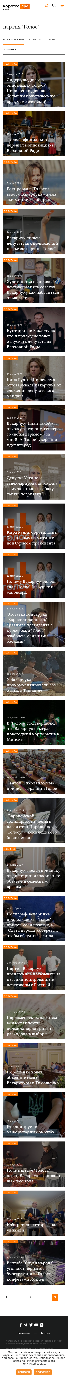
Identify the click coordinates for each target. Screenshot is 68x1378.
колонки (10, 49)
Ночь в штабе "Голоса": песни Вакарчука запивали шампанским (33, 1175)
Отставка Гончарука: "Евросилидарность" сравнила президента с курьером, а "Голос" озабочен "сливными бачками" (30, 628)
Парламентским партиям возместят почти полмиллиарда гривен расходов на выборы (32, 1026)
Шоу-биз (9, 849)
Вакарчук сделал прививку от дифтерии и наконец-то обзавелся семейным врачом (33, 879)
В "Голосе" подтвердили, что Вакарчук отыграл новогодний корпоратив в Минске (33, 731)
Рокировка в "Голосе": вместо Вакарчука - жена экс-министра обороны (31, 194)
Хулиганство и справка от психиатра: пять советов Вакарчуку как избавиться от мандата (33, 290)
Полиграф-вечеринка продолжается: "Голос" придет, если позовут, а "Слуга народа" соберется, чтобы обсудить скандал (32, 925)
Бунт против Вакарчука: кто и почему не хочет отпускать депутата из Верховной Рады (31, 339)
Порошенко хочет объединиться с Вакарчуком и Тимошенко (33, 1077)
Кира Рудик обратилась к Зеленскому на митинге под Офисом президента (32, 538)
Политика (10, 63)
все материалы (13, 39)
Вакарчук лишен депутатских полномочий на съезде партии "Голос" (32, 243)
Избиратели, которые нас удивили (32, 1227)
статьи (50, 39)
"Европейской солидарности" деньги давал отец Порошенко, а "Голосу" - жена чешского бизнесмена (32, 827)
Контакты (24, 1333)
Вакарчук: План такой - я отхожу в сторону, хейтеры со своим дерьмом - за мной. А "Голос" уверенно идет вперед (34, 434)
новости (35, 39)
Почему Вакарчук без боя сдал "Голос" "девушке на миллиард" (32, 587)
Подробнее (43, 1372)
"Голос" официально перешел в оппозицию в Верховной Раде (30, 145)
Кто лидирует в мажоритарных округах (31, 1129)
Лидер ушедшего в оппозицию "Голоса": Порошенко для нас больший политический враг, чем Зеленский (31, 91)
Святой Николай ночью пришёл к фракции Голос (32, 786)
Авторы (45, 1333)
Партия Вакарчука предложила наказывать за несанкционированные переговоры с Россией (33, 977)
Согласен (24, 1372)
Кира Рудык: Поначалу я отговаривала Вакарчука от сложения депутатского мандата (34, 388)
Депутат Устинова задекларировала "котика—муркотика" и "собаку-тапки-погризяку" (32, 486)
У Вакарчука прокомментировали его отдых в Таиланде (31, 685)
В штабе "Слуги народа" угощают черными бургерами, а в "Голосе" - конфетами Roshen (31, 1271)
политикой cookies (34, 1364)
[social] (20, 1325)
